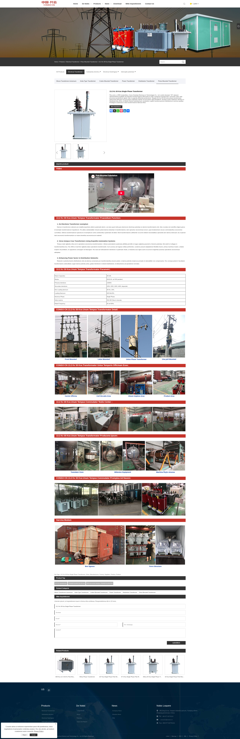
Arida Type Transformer (88, 81)
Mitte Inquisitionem (133, 4)
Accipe (34, 735)
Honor (78, 714)
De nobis (85, 4)
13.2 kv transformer (61, 583)
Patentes (79, 718)
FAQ (113, 718)
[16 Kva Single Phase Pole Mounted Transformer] (175, 664)
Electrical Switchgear (48, 718)
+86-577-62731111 (167, 716)
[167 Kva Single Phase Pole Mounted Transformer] (109, 664)
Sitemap (173, 736)
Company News (117, 710)
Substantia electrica (47, 714)
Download (117, 4)
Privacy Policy (193, 736)
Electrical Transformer (72, 62)
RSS (180, 736)
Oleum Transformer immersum (66, 81)
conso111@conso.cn (166, 719)
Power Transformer (128, 81)
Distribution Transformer (146, 81)
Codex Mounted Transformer (108, 81)
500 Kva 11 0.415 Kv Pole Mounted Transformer (66, 677)
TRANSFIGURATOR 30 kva (76, 583)
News (107, 4)
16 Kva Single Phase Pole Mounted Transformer (175, 677)
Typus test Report (82, 721)
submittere (176, 643)
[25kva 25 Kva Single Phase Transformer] (153, 664)
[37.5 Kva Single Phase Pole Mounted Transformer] (131, 664)
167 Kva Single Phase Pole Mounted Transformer (109, 677)
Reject (24, 735)
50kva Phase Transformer (87, 677)
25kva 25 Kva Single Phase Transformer (153, 677)
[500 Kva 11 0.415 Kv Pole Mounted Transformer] (65, 664)
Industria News (116, 714)
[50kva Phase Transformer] (87, 664)
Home (75, 4)
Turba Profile (80, 710)
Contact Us (149, 4)
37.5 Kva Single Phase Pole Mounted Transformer (131, 677)
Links (167, 736)
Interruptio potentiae (48, 721)
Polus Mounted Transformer (89, 62)
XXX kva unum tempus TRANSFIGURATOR (100, 583)
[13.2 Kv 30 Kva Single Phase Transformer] (63, 151)
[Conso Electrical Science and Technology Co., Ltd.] (49, 5)
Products (97, 4)
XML (185, 736)
